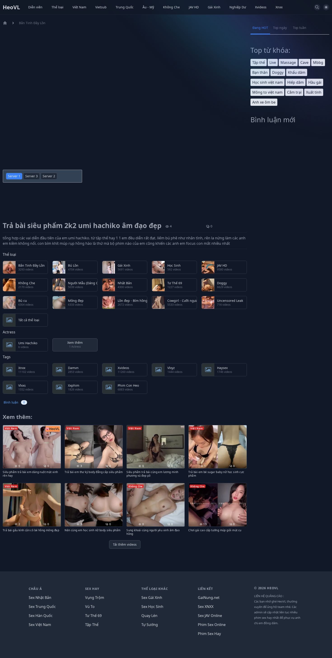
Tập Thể (91, 624)
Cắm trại (294, 92)
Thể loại (57, 7)
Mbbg (318, 62)
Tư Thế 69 (93, 615)
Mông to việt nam (267, 92)
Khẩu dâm (296, 72)
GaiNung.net (209, 597)
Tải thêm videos (125, 544)
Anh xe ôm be (264, 102)
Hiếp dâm (295, 82)
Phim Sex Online (212, 624)
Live (272, 62)
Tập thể (258, 62)
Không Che (171, 7)
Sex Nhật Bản (40, 597)
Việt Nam (79, 7)
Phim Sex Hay (209, 633)
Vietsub (101, 7)
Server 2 (49, 176)
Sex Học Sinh (152, 606)
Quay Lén (149, 615)
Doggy (277, 72)
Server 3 (31, 176)
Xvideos (261, 7)
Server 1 (14, 176)
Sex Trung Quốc (42, 606)
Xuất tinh (313, 92)
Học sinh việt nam (267, 82)
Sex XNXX (205, 606)
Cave (304, 62)
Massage (288, 62)
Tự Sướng (149, 624)
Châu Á (35, 588)
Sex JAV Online (210, 615)
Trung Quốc (124, 7)
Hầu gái (314, 82)
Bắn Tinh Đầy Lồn (32, 23)
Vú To (90, 606)
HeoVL (11, 7)
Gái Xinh (214, 7)
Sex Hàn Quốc (41, 615)
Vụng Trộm (94, 597)
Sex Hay (92, 588)
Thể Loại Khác (154, 588)
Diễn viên (35, 7)
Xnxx (279, 7)
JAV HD (194, 7)
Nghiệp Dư (237, 7)
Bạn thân (260, 72)
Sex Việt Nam (40, 624)
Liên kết (205, 588)
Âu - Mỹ (148, 7)
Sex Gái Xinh (151, 597)
